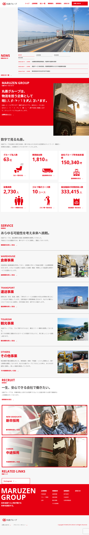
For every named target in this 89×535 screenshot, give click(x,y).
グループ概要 (44, 497)
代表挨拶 (43, 494)
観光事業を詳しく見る (8, 340)
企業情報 (34, 3)
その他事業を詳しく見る (8, 370)
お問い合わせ (5, 525)
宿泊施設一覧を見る (74, 207)
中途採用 (66, 497)
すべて (20, 55)
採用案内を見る (6, 399)
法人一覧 (42, 3)
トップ (27, 3)
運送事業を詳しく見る (8, 306)
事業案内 (50, 3)
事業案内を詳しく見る (8, 245)
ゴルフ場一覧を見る (45, 207)
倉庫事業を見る (76, 178)
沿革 (42, 500)
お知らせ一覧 (5, 75)
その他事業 (55, 503)
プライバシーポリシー (19, 525)
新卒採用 (66, 494)
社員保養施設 (67, 500)
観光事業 (20, 57)
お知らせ (66, 3)
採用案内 (58, 3)
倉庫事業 (54, 494)
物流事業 (56, 55)
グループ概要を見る (17, 207)
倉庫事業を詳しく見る (8, 275)
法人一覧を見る (18, 175)
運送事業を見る (47, 175)
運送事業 (54, 497)
